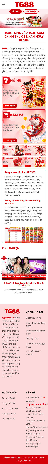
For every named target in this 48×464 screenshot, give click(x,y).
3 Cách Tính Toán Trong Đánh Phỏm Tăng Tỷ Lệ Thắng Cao (24, 284)
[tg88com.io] (24, 4)
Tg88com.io (8, 317)
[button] (3, 4)
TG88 (42, 397)
